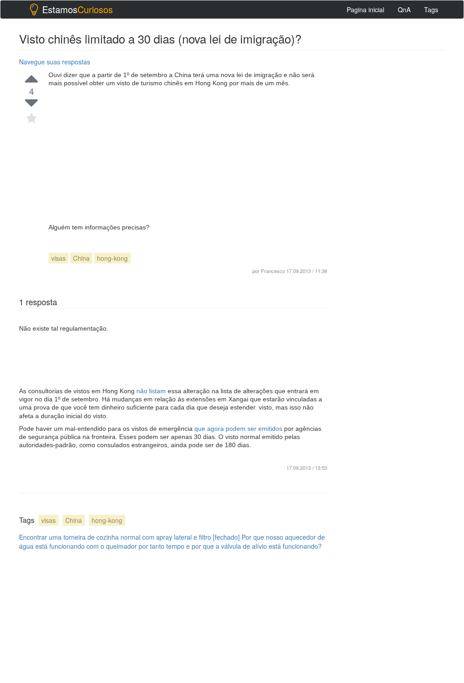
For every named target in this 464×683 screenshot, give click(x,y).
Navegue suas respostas (54, 61)
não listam (152, 391)
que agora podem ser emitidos (239, 428)
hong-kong (112, 258)
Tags (431, 9)
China (81, 258)
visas (58, 258)
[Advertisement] (187, 155)
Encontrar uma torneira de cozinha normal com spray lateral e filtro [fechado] (129, 537)
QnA (404, 9)
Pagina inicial (365, 9)
